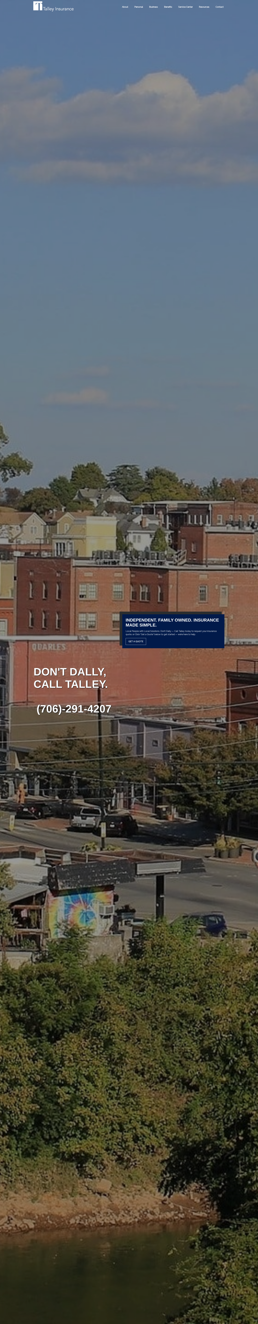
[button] (125, 6)
